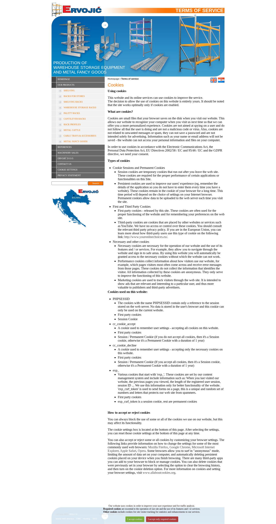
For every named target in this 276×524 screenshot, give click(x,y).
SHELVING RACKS (73, 102)
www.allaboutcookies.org (159, 472)
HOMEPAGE (64, 79)
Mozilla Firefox (158, 447)
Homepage (113, 79)
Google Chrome (180, 447)
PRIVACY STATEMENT (69, 175)
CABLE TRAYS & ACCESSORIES (80, 136)
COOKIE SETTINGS (67, 169)
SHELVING (69, 90)
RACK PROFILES (72, 124)
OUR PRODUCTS (66, 85)
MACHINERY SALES (68, 153)
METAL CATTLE (72, 130)
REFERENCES (65, 147)
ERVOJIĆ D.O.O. (66, 158)
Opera (142, 450)
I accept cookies (134, 519)
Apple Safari (128, 450)
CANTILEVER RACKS (75, 119)
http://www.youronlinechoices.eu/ (145, 237)
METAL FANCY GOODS (75, 141)
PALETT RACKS (72, 113)
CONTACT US (64, 164)
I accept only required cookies (162, 519)
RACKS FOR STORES (74, 96)
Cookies (116, 84)
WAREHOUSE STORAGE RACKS (80, 107)
